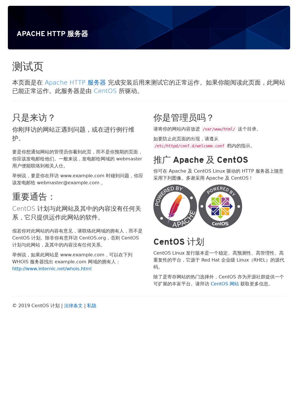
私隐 (91, 305)
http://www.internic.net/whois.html (51, 268)
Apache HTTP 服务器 (75, 82)
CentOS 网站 (225, 284)
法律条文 (73, 305)
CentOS (105, 90)
